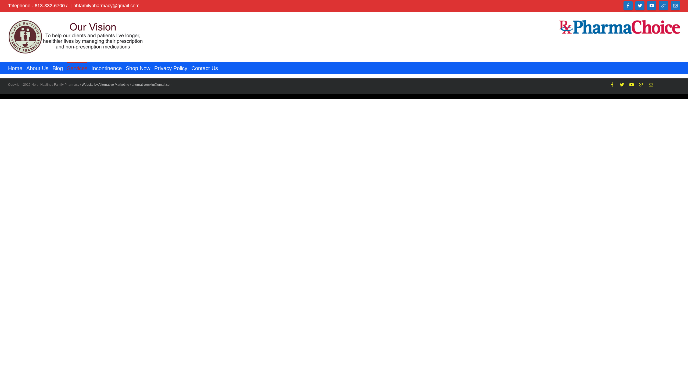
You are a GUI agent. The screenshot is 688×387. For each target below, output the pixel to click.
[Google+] (663, 5)
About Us (37, 68)
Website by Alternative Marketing (105, 85)
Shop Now (138, 68)
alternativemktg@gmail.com (152, 85)
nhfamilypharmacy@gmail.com (106, 5)
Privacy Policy (170, 68)
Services (77, 68)
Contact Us (204, 68)
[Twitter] (639, 5)
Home (15, 68)
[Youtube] (651, 5)
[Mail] (675, 5)
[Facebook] (628, 5)
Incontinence (106, 68)
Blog (57, 68)
